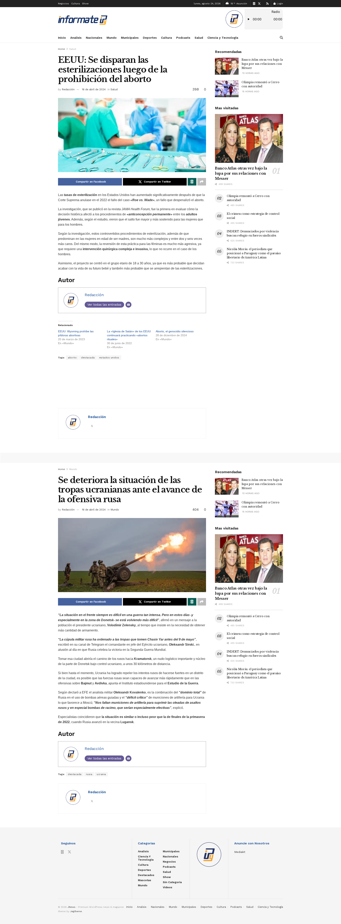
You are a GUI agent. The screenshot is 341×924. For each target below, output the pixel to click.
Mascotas (144, 880)
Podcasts (183, 38)
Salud (199, 38)
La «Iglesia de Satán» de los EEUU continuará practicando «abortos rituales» (129, 335)
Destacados (146, 875)
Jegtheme (76, 911)
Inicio (62, 38)
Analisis (76, 38)
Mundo (112, 38)
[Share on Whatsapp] (192, 182)
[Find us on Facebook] (254, 3)
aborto (72, 357)
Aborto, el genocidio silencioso (175, 331)
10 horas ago (250, 73)
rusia (89, 774)
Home (61, 49)
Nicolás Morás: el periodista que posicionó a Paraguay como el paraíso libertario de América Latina (254, 253)
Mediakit (239, 851)
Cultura (75, 3)
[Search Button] (281, 38)
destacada (88, 357)
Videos (167, 887)
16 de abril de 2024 (94, 89)
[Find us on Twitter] (259, 3)
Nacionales (94, 38)
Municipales (130, 38)
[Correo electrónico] (128, 305)
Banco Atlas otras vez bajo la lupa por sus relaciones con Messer (262, 64)
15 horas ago (250, 91)
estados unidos (109, 357)
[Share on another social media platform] (201, 182)
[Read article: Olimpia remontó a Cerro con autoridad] (227, 88)
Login (279, 3)
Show (85, 3)
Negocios (63, 3)
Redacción (68, 89)
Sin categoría (172, 882)
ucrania (101, 774)
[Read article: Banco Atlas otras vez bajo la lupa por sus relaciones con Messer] (227, 66)
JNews (71, 907)
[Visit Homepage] (82, 20)
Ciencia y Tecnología (222, 38)
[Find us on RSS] (267, 3)
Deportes (150, 38)
